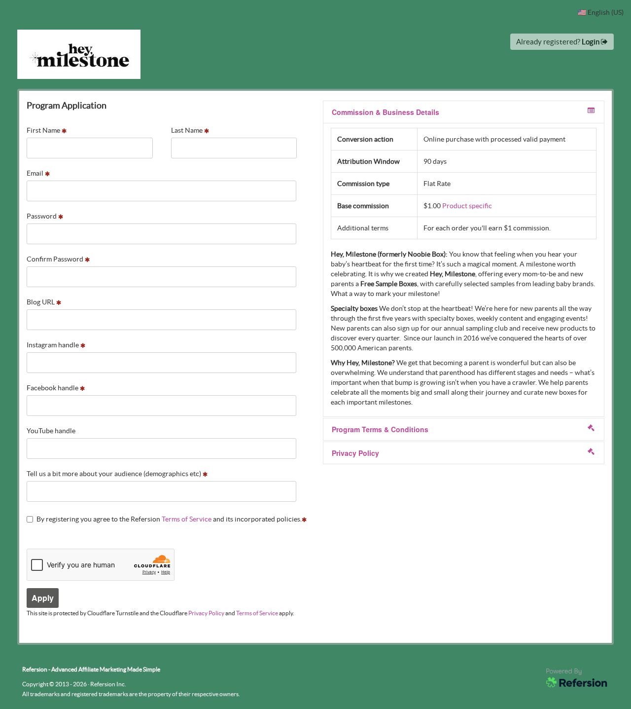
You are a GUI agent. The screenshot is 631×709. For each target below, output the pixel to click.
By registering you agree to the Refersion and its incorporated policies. (169, 519)
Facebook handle (53, 388)
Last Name (187, 130)
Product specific (467, 206)
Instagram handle (53, 345)
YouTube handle (51, 431)
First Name (44, 130)
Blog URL (41, 302)
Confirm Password (56, 259)
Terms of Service (186, 519)
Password (42, 216)
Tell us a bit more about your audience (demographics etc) (115, 474)
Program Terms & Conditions (380, 429)
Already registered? (558, 41)
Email (36, 173)
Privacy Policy (206, 613)
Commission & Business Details (385, 112)
